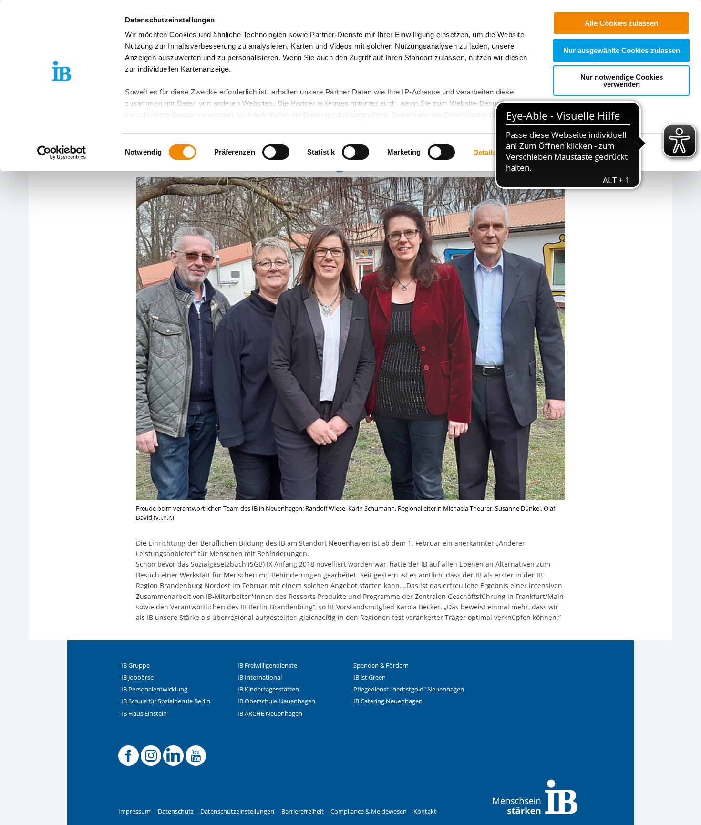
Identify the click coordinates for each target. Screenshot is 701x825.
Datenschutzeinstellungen (237, 811)
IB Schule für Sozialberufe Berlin (165, 701)
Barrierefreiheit (302, 811)
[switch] (275, 152)
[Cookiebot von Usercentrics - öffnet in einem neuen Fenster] (61, 152)
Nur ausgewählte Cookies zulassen (621, 50)
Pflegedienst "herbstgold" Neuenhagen (408, 689)
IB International (259, 677)
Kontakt (424, 811)
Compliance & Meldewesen (368, 811)
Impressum (134, 811)
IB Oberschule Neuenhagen (276, 701)
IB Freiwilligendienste (267, 665)
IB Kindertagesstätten (268, 689)
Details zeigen (496, 152)
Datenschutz (176, 811)
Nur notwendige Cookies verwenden (621, 80)
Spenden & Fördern (381, 665)
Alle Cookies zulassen (621, 23)
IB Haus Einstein (144, 714)
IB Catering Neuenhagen (388, 701)
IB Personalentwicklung (154, 689)
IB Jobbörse (137, 677)
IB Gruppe (135, 665)
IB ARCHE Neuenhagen (269, 714)
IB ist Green (369, 677)
